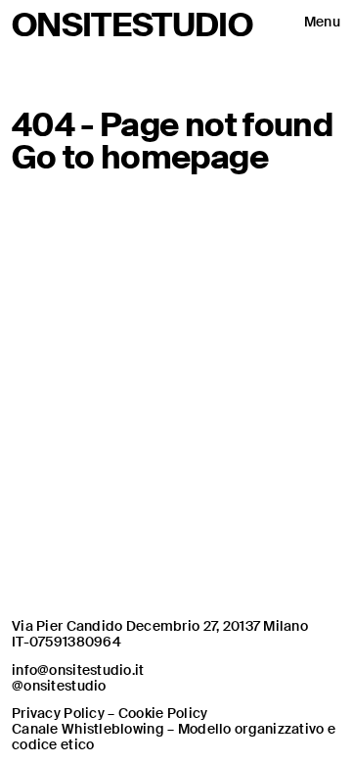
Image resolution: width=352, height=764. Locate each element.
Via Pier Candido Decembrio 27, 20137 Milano (160, 626)
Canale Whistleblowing (88, 729)
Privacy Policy (58, 713)
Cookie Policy (163, 713)
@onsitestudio (59, 685)
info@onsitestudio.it (78, 670)
